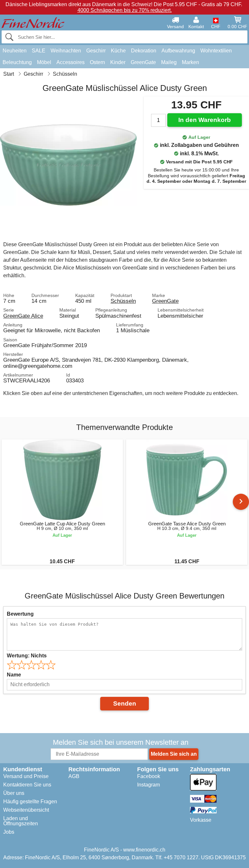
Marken (190, 62)
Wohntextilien (216, 50)
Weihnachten (66, 50)
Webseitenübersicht (26, 810)
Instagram (148, 784)
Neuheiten (15, 50)
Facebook (148, 776)
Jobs (8, 832)
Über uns (13, 793)
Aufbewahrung (178, 50)
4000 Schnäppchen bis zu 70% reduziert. (124, 10)
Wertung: (27, 655)
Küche (118, 50)
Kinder (117, 62)
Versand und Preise (26, 776)
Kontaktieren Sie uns (27, 784)
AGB (73, 776)
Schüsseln (123, 301)
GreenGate (143, 62)
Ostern (97, 62)
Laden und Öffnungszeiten (20, 821)
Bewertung (20, 614)
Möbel (44, 62)
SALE (38, 50)
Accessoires (70, 62)
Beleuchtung (17, 62)
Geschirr (96, 50)
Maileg (169, 62)
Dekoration (143, 50)
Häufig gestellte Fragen (30, 801)
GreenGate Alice (23, 316)
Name (14, 674)
